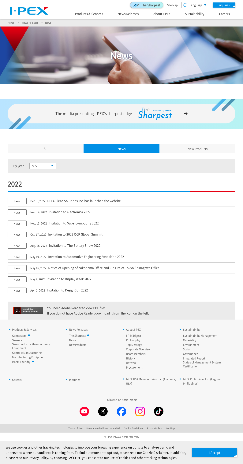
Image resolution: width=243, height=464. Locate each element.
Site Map (172, 5)
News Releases (128, 13)
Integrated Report (194, 358)
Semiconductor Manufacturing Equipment (31, 346)
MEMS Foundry (21, 361)
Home (11, 22)
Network (131, 363)
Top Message (134, 344)
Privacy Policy (38, 457)
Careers (224, 13)
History (130, 358)
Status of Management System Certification (202, 364)
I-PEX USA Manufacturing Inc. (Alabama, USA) (151, 381)
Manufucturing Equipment (28, 357)
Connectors (19, 335)
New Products (197, 148)
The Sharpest (150, 5)
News (48, 22)
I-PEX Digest (133, 335)
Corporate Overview (138, 349)
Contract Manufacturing (27, 352)
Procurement (134, 367)
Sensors (17, 340)
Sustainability (194, 13)
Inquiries (74, 379)
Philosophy (133, 340)
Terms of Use (75, 428)
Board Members (136, 354)
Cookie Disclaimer (155, 452)
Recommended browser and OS (103, 428)
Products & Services (89, 13)
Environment (191, 344)
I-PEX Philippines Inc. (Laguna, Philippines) (202, 381)
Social (186, 349)
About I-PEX (161, 13)
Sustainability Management (200, 335)
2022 (35, 166)
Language (195, 5)
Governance (190, 354)
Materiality (189, 340)
